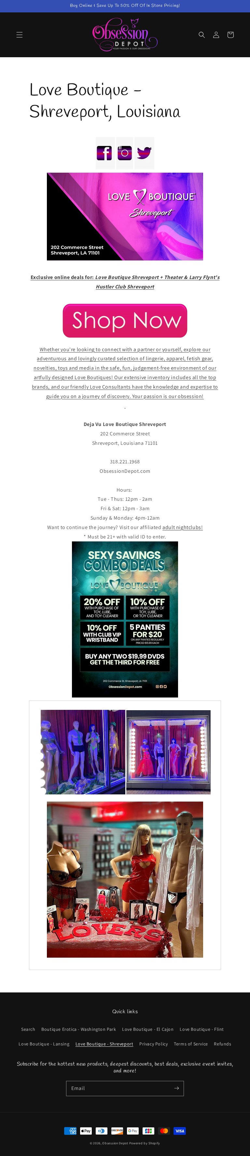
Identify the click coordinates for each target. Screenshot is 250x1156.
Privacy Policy (153, 1044)
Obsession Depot (115, 1143)
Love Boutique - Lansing (44, 1044)
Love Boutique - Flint (202, 1029)
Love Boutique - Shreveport (104, 1044)
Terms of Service (191, 1044)
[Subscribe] (176, 1088)
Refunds (222, 1044)
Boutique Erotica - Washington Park (78, 1029)
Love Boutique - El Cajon (148, 1029)
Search (28, 1029)
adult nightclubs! (182, 527)
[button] (19, 35)
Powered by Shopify (144, 1143)
